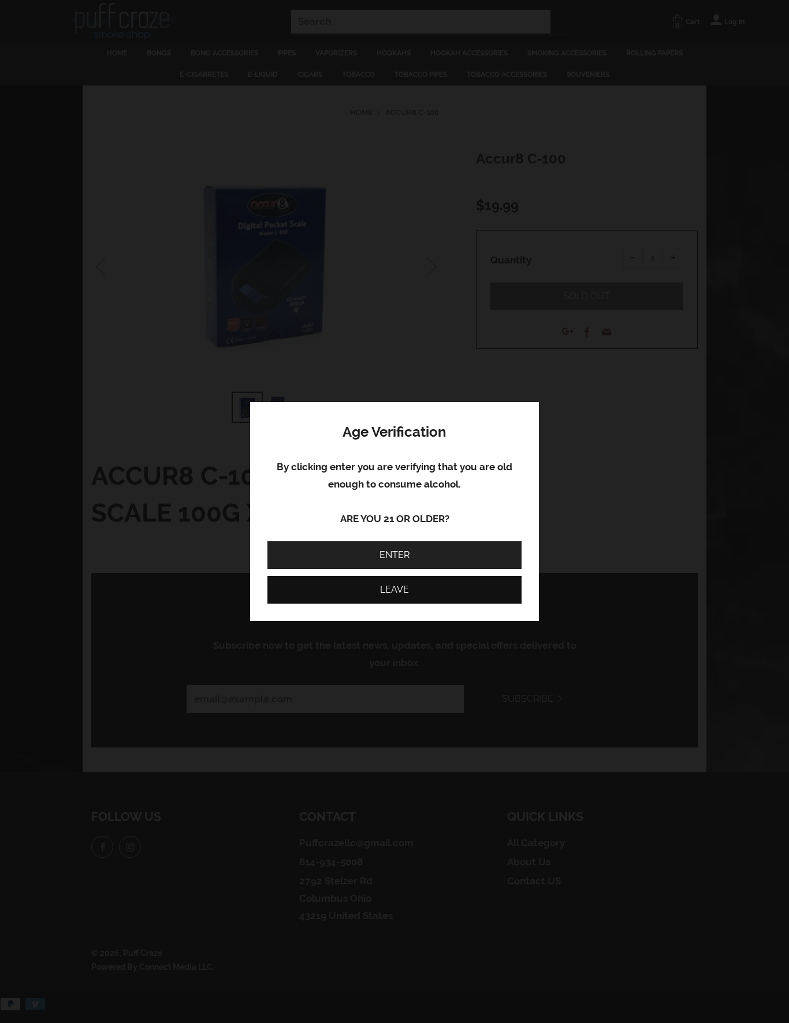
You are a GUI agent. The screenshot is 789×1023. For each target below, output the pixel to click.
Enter (394, 554)
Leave (394, 589)
